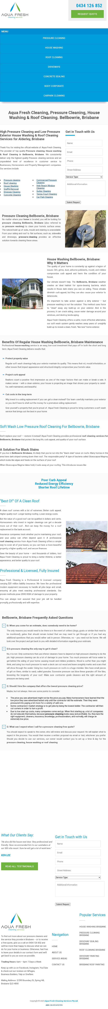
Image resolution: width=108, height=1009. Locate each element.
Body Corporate (54, 86)
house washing (22, 345)
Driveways (54, 67)
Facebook (23, 968)
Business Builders (9, 974)
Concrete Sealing (54, 76)
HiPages (31, 971)
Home (55, 946)
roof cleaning (6, 541)
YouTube (44, 968)
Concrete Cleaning (12, 195)
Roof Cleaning (54, 57)
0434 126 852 (89, 5)
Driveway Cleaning (12, 192)
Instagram (34, 968)
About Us (57, 952)
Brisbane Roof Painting (91, 964)
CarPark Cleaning (54, 95)
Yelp (20, 974)
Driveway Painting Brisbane (89, 957)
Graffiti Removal (11, 189)
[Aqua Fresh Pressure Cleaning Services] (14, 17)
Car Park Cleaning (45, 197)
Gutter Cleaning (44, 191)
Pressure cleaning (12, 180)
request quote (87, 14)
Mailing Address (8, 980)
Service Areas (59, 958)
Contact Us (58, 964)
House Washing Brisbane (92, 926)
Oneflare (29, 974)
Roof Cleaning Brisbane (92, 950)
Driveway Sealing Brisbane (88, 942)
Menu (4, 31)
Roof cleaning (10, 183)
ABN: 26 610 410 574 (54, 1005)
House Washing (54, 47)
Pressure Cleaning (54, 38)
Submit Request (73, 202)
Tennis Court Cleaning (47, 194)
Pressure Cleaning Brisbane (89, 934)
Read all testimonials (19, 866)
